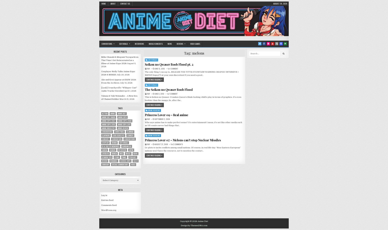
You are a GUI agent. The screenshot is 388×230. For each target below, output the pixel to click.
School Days (125, 160)
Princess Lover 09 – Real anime (166, 115)
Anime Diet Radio (108, 117)
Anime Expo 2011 (124, 124)
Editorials (123, 43)
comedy (130, 135)
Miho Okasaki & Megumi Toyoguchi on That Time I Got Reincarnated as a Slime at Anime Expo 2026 (119, 60)
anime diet (122, 113)
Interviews (139, 43)
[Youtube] (272, 43)
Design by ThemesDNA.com (194, 226)
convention (117, 139)
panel (124, 157)
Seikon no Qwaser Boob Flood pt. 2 (169, 64)
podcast (132, 157)
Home (104, 3)
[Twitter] (260, 43)
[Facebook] (264, 43)
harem (104, 150)
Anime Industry (108, 128)
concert (105, 139)
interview (122, 150)
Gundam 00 (126, 146)
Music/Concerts (156, 43)
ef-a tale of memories (110, 146)
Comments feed (109, 205)
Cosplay (105, 142)
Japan (131, 150)
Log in (104, 195)
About (113, 3)
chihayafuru (107, 131)
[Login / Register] (285, 43)
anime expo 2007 (108, 120)
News (170, 43)
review (104, 160)
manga (114, 153)
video (133, 164)
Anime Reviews (154, 110)
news (135, 153)
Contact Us (125, 3)
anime (112, 113)
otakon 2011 (107, 157)
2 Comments (178, 144)
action (105, 113)
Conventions (107, 43)
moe (121, 153)
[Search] (277, 43)
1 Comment (174, 69)
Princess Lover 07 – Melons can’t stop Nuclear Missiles (183, 140)
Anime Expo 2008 (125, 120)
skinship (105, 164)
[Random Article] (281, 43)
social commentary (120, 164)
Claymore (106, 135)
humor (112, 150)
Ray (148, 69)
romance (113, 160)
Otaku (116, 157)
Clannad (130, 131)
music (128, 153)
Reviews (180, 43)
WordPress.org (108, 210)
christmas (119, 131)
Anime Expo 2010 (108, 124)
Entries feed (107, 200)
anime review (123, 128)
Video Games (195, 43)
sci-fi (135, 160)
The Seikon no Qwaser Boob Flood (169, 89)
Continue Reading (153, 79)
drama (114, 142)
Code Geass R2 (118, 135)
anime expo (122, 117)
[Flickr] (268, 43)
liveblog (105, 153)
